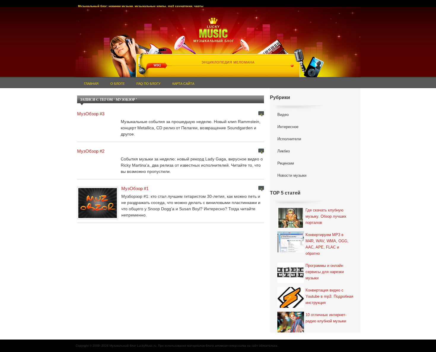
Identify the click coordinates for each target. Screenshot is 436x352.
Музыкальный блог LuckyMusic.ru (132, 345)
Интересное (287, 127)
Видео (283, 114)
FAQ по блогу (148, 83)
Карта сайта (183, 83)
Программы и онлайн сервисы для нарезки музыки (324, 271)
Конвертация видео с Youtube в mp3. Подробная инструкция (329, 296)
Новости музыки (291, 175)
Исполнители (289, 139)
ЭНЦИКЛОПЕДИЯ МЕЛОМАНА (227, 62)
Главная (91, 83)
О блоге (117, 83)
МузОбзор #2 (90, 151)
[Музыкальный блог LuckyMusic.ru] (218, 33)
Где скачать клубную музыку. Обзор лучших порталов (325, 216)
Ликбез (283, 151)
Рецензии (285, 163)
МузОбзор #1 (135, 188)
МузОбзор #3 (90, 113)
